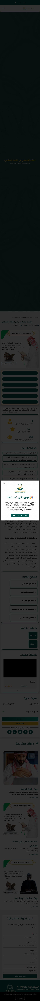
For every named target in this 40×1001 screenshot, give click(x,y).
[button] (4, 483)
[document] (20, 500)
